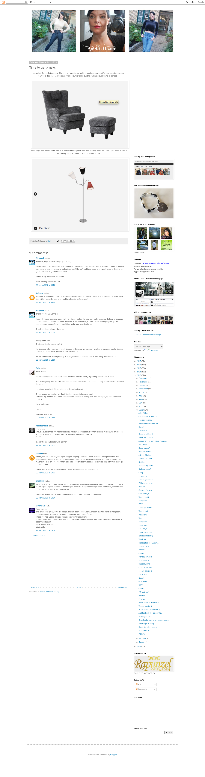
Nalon (38, 368)
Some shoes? (144, 448)
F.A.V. (141, 504)
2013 (139, 375)
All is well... (143, 413)
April (141, 406)
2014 (139, 372)
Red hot (142, 462)
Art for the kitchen (146, 438)
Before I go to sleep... (147, 624)
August (142, 392)
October (142, 385)
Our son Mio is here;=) (148, 417)
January (142, 642)
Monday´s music (145, 557)
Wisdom (142, 487)
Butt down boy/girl (146, 469)
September (143, 389)
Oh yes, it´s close (145, 490)
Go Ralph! (143, 581)
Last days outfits (145, 508)
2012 (139, 646)
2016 (139, 365)
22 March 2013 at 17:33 (45, 473)
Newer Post (34, 587)
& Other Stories (145, 455)
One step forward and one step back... (154, 620)
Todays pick (143, 511)
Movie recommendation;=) (149, 609)
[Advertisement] (78, 562)
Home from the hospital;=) (149, 627)
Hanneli (142, 550)
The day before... (145, 420)
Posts (139, 684)
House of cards (145, 452)
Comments (142, 689)
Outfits (141, 553)
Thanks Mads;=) (145, 532)
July (141, 396)
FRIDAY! (142, 596)
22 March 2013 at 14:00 (45, 418)
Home (79, 587)
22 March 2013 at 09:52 (45, 285)
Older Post (122, 587)
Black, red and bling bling (149, 602)
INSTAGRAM (144, 546)
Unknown (40, 293)
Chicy (141, 473)
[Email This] (62, 241)
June (141, 399)
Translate (154, 350)
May (141, 403)
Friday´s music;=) (145, 483)
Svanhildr (40, 481)
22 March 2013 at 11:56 (45, 332)
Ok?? (141, 585)
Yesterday (143, 525)
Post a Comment (40, 536)
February (143, 638)
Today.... (142, 518)
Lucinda (39, 453)
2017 (139, 361)
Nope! (141, 578)
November (143, 382)
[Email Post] (57, 241)
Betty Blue (40, 506)
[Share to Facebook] (70, 241)
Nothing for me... (145, 617)
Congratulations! (145, 567)
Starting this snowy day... (148, 543)
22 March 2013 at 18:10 (45, 498)
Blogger (113, 755)
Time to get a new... (146, 480)
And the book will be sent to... (150, 613)
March (141, 410)
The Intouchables (146, 459)
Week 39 (142, 539)
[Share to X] (67, 241)
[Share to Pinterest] (73, 241)
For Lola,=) (143, 529)
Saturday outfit (144, 564)
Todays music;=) (145, 571)
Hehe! (141, 427)
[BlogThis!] (64, 241)
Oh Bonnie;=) (144, 494)
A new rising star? (146, 466)
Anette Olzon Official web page (148, 335)
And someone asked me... (149, 423)
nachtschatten (42, 426)
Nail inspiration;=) (146, 536)
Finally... (142, 599)
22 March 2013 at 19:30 (45, 530)
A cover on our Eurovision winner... (153, 441)
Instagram (143, 430)
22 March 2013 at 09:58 (45, 302)
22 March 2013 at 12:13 (45, 360)
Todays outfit (144, 497)
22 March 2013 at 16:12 (45, 445)
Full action (143, 574)
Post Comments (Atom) (49, 592)
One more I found (146, 434)
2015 (139, 368)
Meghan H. (40, 258)
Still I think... (143, 445)
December (143, 378)
